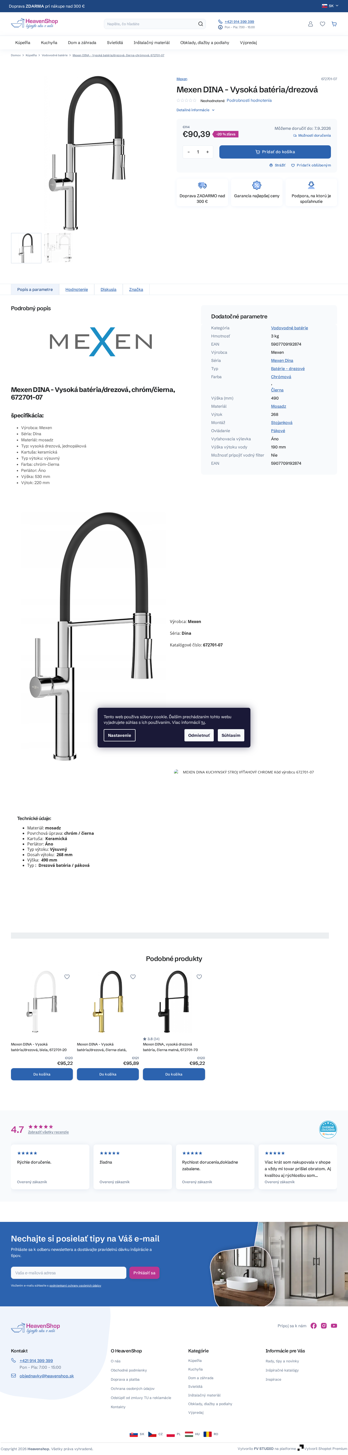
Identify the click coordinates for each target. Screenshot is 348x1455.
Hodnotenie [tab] (76, 289)
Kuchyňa (195, 1369)
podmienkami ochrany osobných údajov (75, 1285)
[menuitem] (23, 42)
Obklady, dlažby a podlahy (210, 1404)
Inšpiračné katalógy (282, 1370)
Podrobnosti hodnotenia (249, 100)
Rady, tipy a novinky (282, 1361)
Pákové (278, 430)
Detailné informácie (193, 110)
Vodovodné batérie (289, 327)
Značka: (182, 79)
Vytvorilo (256, 1448)
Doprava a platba (125, 1379)
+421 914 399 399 (239, 21)
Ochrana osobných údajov (133, 1388)
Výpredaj (196, 1412)
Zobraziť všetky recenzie (48, 1132)
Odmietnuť (199, 735)
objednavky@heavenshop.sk (47, 1375)
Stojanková (281, 422)
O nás (116, 1361)
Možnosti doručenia (314, 135)
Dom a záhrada (200, 1378)
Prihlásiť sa (144, 1272)
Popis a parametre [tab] (35, 289)
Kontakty (118, 1407)
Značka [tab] (136, 289)
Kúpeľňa (195, 1360)
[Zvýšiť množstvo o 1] (207, 151)
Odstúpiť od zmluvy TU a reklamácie (141, 1397)
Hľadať (201, 24)
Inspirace (273, 1379)
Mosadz (278, 406)
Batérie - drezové (288, 368)
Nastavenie (119, 735)
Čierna (277, 389)
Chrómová (281, 376)
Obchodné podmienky (129, 1370)
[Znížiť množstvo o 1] (188, 151)
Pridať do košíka (278, 151)
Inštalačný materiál (204, 1395)
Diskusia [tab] (108, 289)
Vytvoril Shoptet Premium (325, 1448)
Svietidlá (195, 1386)
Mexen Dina (282, 360)
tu (203, 722)
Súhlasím (231, 735)
